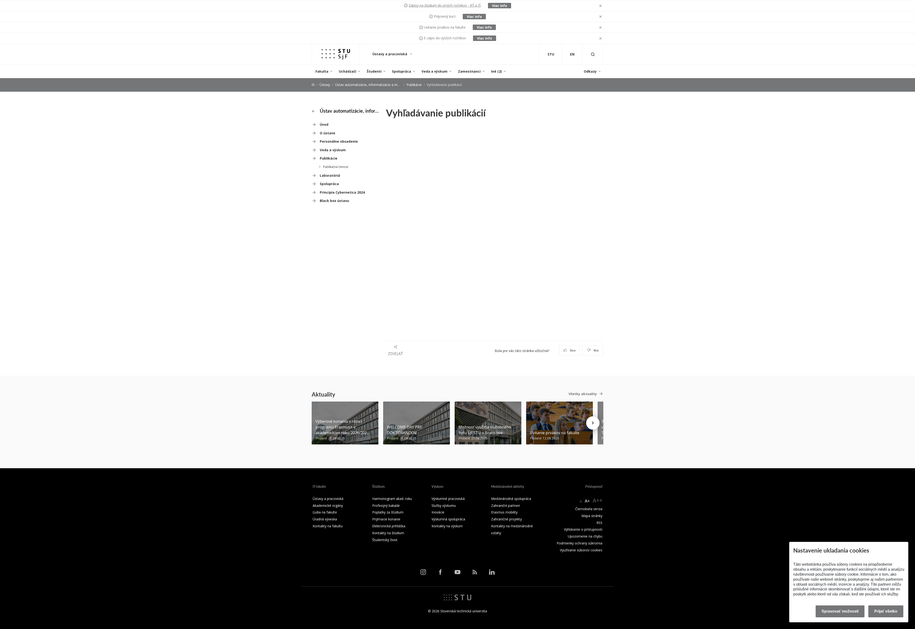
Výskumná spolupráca (448, 519)
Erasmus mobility (504, 512)
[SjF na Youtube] (457, 572)
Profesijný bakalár (386, 505)
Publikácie (414, 84)
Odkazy (590, 71)
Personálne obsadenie (339, 141)
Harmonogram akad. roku (392, 498)
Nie (596, 350)
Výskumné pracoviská (448, 498)
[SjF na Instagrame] (423, 572)
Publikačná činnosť (335, 167)
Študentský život (384, 540)
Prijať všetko (885, 611)
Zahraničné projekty (506, 519)
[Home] (313, 84)
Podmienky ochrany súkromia (579, 543)
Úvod (324, 124)
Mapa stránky (591, 515)
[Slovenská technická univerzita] (457, 597)
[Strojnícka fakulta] (335, 54)
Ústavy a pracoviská (390, 54)
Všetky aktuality (583, 394)
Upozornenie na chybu (585, 536)
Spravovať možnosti (840, 611)
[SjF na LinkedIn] (492, 572)
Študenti (374, 71)
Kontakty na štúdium (388, 533)
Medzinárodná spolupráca (511, 498)
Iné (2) (496, 71)
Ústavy (325, 84)
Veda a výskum (434, 71)
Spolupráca (401, 71)
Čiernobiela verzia (588, 509)
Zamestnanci (469, 71)
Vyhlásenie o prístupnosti (583, 529)
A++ (597, 500)
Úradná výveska (325, 519)
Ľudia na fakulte (325, 512)
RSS (599, 522)
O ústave (327, 133)
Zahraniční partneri (505, 505)
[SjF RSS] (475, 572)
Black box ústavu (334, 200)
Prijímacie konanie (386, 519)
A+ (587, 501)
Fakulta (321, 71)
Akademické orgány (328, 505)
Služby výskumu (444, 505)
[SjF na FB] (440, 572)
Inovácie (438, 512)
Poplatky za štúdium (387, 512)
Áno (572, 350)
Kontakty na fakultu (328, 526)
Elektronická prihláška (388, 526)
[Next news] (593, 423)
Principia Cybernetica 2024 (342, 192)
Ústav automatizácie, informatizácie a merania (371, 84)
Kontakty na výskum (447, 526)
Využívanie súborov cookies (581, 550)
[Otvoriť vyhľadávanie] (592, 54)
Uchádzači (347, 71)
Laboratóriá (330, 175)
